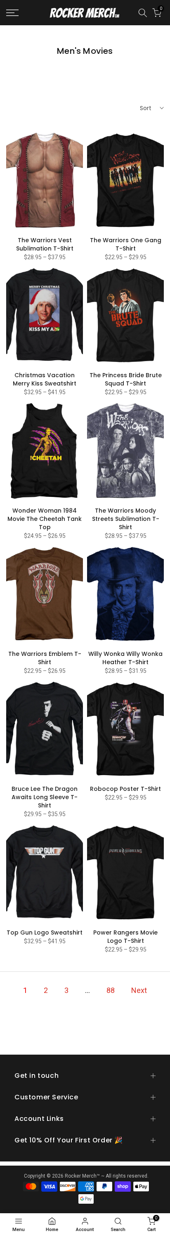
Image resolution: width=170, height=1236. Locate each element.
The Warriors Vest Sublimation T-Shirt (44, 244)
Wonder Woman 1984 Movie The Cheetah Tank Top (44, 518)
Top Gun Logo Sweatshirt (45, 932)
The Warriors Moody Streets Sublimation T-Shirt (125, 518)
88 (110, 990)
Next (139, 990)
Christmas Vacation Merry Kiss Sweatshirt (44, 379)
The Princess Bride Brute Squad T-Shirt (126, 379)
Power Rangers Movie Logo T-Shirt (125, 936)
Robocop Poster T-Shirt (125, 789)
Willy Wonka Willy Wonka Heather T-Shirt (125, 658)
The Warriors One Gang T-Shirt (125, 244)
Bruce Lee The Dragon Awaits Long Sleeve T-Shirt (45, 797)
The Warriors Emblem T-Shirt (44, 658)
